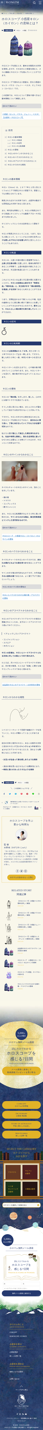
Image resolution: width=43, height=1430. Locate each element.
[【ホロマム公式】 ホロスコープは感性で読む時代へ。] (10, 3)
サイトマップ (21, 1421)
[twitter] (21, 871)
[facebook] (17, 871)
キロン (18, 30)
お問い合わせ (15, 1379)
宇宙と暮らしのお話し (21, 1124)
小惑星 (24, 30)
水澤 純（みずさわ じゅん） (16, 847)
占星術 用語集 (21, 1114)
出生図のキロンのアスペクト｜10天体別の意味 (21, 684)
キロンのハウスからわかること (20, 157)
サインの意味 (7, 539)
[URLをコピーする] (38, 794)
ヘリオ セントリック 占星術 (13, 1189)
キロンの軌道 (17, 140)
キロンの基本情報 (15, 137)
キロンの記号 (17, 143)
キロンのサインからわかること (20, 153)
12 (39, 536)
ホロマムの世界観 (21, 1105)
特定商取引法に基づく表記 (29, 1418)
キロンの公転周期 (18, 146)
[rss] (23, 1414)
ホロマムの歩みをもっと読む (21, 877)
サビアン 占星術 (28, 1172)
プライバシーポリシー (13, 1418)
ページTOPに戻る (21, 1390)
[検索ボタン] (34, 3)
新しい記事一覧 (21, 1134)
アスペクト (12, 1172)
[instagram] (25, 871)
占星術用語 (14, 1352)
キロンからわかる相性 (17, 164)
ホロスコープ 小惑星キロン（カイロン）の (20, 536)
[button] (4, 794)
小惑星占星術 (8, 30)
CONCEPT (13, 1332)
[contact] (26, 1414)
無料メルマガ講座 (16, 1372)
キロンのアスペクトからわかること (22, 161)
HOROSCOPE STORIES (18, 1336)
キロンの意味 (13, 149)
